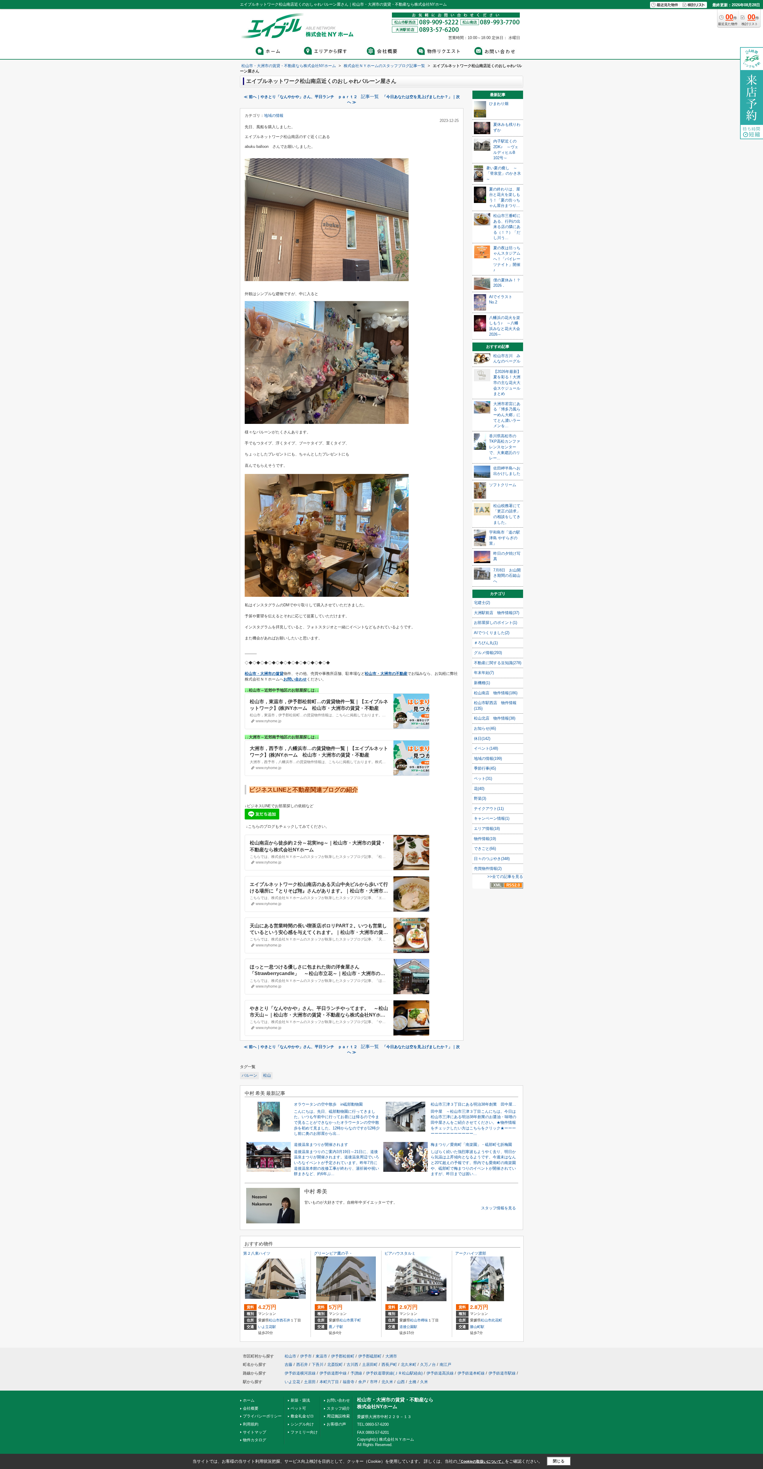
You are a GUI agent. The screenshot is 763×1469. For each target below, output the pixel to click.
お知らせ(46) (485, 728)
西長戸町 (389, 1364)
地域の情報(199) (488, 758)
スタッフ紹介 (338, 1408)
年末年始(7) (484, 672)
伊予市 (306, 1356)
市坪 (374, 1382)
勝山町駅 (477, 1327)
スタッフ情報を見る (498, 1208)
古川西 (352, 1364)
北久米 (387, 1382)
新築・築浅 (300, 1400)
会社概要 (250, 1408)
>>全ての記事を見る (505, 876)
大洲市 (391, 1356)
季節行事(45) (485, 768)
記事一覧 (370, 96)
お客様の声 (336, 1424)
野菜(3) (480, 798)
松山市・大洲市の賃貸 (264, 673)
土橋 (412, 1382)
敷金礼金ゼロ (302, 1416)
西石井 (285, 1320)
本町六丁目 (329, 1382)
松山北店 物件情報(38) (494, 718)
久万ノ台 (428, 1364)
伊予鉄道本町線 (471, 1373)
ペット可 (298, 1408)
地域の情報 (273, 115)
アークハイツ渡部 (470, 1253)
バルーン (249, 1075)
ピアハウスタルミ (399, 1253)
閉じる (559, 1461)
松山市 (274, 1320)
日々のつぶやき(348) (492, 858)
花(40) (479, 788)
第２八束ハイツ (256, 1253)
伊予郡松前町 (342, 1356)
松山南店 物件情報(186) (495, 693)
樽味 (424, 1320)
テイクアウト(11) (489, 808)
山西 (401, 1382)
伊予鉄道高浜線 (440, 1373)
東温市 (321, 1356)
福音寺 (348, 1382)
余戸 (362, 1382)
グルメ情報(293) (488, 652)
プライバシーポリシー (262, 1416)
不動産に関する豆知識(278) (497, 663)
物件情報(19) (485, 838)
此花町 (496, 1320)
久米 (424, 1382)
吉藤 (288, 1364)
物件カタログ (254, 1440)
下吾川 (317, 1364)
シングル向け (302, 1424)
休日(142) (482, 738)
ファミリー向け (304, 1432)
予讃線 (356, 1373)
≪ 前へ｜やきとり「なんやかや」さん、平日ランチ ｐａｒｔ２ (300, 96)
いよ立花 (292, 1382)
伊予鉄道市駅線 (502, 1373)
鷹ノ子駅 (336, 1327)
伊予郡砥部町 (370, 1356)
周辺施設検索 (338, 1416)
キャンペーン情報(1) (491, 818)
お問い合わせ (295, 679)
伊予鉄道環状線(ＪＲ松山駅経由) (394, 1373)
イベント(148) (486, 748)
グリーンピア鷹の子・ (333, 1253)
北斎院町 (335, 1364)
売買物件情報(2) (488, 868)
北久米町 (408, 1364)
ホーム (249, 1400)
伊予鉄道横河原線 (300, 1373)
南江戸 (445, 1364)
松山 (267, 1075)
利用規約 (250, 1424)
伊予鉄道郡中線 (333, 1373)
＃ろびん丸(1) (486, 643)
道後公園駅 (408, 1327)
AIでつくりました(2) (491, 632)
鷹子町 (355, 1320)
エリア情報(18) (487, 828)
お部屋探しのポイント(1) (495, 622)
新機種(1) (482, 683)
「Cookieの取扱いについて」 (481, 1461)
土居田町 (370, 1364)
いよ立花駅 (267, 1327)
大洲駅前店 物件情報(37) (496, 612)
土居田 (310, 1382)
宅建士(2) (482, 602)
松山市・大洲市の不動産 (386, 673)
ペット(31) (483, 778)
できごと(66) (485, 848)
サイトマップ (254, 1432)
